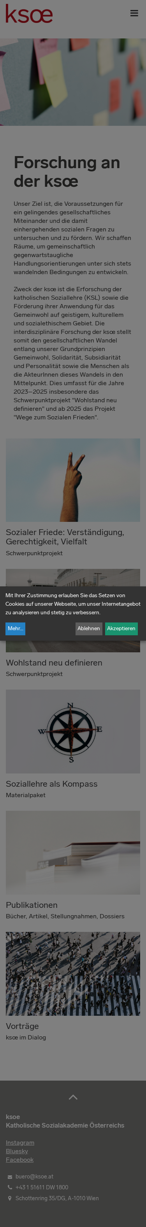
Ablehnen (88, 628)
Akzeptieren (121, 628)
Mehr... (15, 628)
